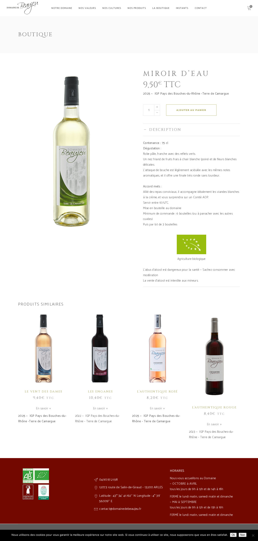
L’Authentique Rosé (157, 391)
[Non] (253, 535)
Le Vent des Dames (43, 391)
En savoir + (43, 408)
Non (242, 534)
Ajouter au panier (191, 110)
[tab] (191, 130)
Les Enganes (100, 391)
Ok (233, 534)
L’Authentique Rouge (214, 407)
